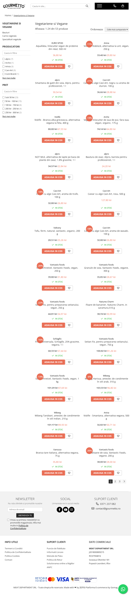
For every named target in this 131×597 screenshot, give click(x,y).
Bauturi (5, 32)
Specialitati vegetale (11, 39)
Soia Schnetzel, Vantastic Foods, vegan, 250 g (57, 269)
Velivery (57, 227)
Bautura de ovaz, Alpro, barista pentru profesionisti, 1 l (106, 158)
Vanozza (57, 449)
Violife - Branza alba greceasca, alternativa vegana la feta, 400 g (57, 121)
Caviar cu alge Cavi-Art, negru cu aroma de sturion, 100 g (106, 84)
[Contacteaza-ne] (114, 6)
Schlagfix (57, 338)
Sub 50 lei (9, 97)
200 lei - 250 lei (12, 108)
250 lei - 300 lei (12, 112)
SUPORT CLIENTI (56, 541)
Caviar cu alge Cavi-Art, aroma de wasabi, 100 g (106, 232)
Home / (9, 15)
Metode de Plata (54, 555)
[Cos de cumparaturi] (122, 6)
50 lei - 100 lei (11, 101)
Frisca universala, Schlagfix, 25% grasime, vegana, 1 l (57, 343)
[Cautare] (87, 6)
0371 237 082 (108, 503)
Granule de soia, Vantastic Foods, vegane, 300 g (106, 269)
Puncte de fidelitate (56, 548)
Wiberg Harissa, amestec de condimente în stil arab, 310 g (106, 380)
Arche (8, 62)
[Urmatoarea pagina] (124, 481)
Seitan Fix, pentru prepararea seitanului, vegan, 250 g (57, 306)
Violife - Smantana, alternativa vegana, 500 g (106, 417)
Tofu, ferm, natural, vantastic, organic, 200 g (57, 232)
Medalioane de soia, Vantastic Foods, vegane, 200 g (106, 454)
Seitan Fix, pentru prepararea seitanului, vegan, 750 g (106, 343)
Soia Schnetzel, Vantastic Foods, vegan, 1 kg (57, 380)
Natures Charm (106, 301)
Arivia (8, 66)
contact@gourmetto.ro (107, 508)
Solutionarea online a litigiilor (60, 563)
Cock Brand (10, 73)
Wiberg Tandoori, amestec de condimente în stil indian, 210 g (57, 417)
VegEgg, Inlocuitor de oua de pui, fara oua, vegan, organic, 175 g (106, 121)
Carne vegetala (9, 35)
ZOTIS (82, 587)
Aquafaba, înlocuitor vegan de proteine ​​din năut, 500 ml (57, 47)
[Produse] (100, 6)
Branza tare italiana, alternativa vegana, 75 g (57, 454)
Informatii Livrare (55, 552)
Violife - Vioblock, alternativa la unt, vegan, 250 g (106, 47)
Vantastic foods (57, 264)
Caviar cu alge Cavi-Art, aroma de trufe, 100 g (57, 195)
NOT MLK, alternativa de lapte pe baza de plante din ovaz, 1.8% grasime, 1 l (57, 158)
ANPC (49, 567)
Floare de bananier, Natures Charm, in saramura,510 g (106, 306)
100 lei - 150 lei (12, 105)
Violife (57, 116)
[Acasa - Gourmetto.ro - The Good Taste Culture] (14, 6)
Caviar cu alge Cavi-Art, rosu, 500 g (106, 193)
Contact (8, 559)
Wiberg (106, 375)
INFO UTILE (11, 541)
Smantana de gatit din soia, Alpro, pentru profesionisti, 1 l (57, 84)
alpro (7, 58)
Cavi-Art (9, 70)
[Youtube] (65, 509)
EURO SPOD (57, 43)
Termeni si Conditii (13, 548)
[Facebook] (59, 509)
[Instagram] (71, 509)
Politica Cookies (12, 555)
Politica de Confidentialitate (19, 527)
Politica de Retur (54, 559)
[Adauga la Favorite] (69, 66)
